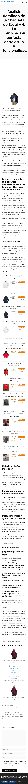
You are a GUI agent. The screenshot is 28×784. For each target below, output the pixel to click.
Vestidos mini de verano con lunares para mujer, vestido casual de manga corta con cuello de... (14, 449)
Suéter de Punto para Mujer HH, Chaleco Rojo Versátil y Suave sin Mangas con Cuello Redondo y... (14, 414)
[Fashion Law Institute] (8, 2)
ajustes (14, 779)
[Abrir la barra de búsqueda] (22, 2)
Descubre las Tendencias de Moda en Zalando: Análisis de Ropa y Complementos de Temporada (13, 710)
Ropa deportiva (8, 705)
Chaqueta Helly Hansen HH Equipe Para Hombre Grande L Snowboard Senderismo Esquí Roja (14, 363)
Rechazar (12, 781)
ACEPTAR (5, 781)
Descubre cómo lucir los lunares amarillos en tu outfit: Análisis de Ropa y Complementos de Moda (13, 717)
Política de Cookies (22, 776)
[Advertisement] (14, 74)
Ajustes (19, 781)
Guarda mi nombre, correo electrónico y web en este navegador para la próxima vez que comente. (15, 763)
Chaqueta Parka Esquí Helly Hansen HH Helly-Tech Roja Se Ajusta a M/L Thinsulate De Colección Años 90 (14, 346)
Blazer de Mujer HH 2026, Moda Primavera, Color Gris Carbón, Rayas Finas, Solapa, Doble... (14, 431)
